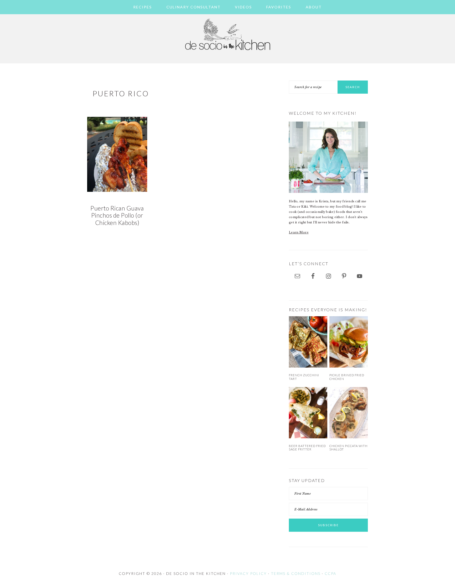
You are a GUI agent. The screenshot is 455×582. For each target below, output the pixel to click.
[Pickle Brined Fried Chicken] (348, 342)
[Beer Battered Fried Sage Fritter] (308, 412)
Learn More (299, 232)
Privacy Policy (248, 573)
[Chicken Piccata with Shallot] (348, 412)
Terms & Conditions (295, 573)
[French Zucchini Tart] (308, 342)
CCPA (330, 573)
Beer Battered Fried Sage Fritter (307, 447)
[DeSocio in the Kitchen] (227, 53)
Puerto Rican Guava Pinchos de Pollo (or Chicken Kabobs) (117, 215)
